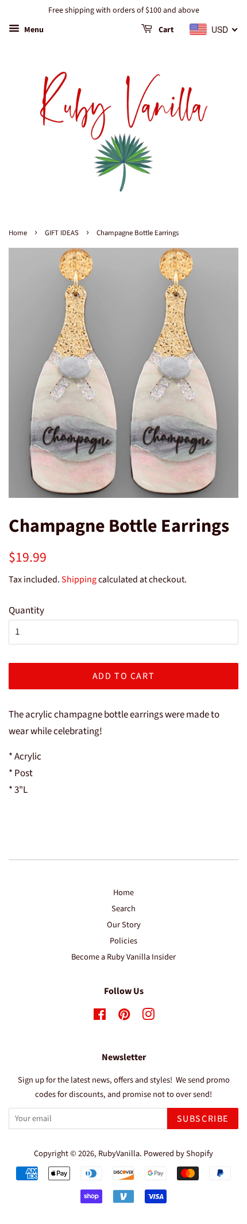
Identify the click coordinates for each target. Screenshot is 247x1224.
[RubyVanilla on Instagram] (148, 1017)
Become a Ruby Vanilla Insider (123, 957)
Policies (123, 941)
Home (18, 233)
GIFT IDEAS (62, 233)
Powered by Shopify (178, 1154)
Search (123, 909)
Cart (165, 30)
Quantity (26, 610)
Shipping (79, 579)
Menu (33, 30)
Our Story (124, 925)
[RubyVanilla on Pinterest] (124, 1017)
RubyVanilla (119, 1154)
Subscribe (203, 1118)
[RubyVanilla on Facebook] (99, 1017)
